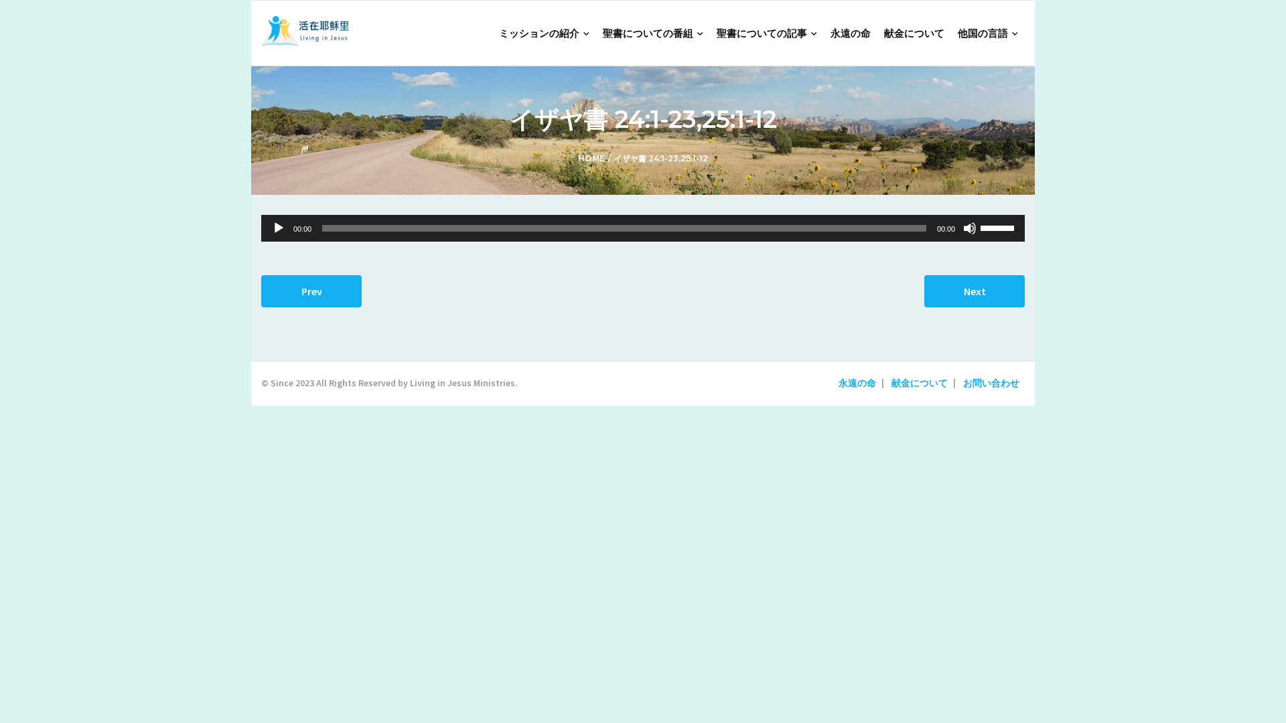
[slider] (999, 227)
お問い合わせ (991, 383)
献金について (919, 383)
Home (591, 158)
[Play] (278, 228)
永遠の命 (857, 383)
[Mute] (970, 228)
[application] (643, 228)
